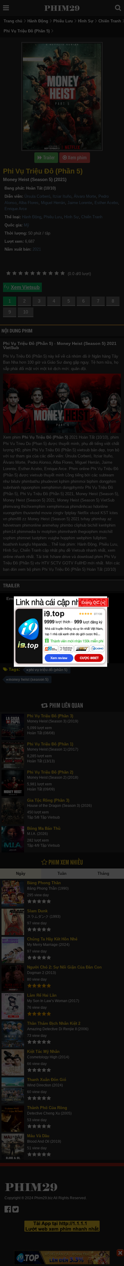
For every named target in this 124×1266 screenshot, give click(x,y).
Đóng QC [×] (93, 602)
